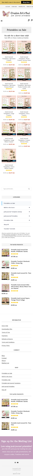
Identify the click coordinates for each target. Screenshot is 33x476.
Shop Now (26, 2)
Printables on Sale (9, 203)
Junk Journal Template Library (17, 212)
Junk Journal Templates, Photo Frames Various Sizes (24, 58)
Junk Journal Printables (17, 216)
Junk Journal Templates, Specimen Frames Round (8, 85)
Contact (4, 358)
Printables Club (17, 220)
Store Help (14, 6)
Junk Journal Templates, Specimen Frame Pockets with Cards (24, 86)
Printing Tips (22, 6)
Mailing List (5, 363)
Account (8, 6)
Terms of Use (30, 6)
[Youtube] (17, 462)
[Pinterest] (15, 462)
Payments (5, 335)
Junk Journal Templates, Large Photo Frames (9, 140)
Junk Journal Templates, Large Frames (9, 113)
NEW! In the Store (7, 376)
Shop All (6, 224)
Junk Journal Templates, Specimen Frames (8, 58)
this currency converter (10, 234)
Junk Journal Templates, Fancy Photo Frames (8, 166)
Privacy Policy (6, 345)
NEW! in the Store (17, 207)
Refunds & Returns (7, 339)
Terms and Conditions (8, 342)
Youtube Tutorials (9, 229)
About (4, 361)
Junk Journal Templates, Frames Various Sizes (24, 140)
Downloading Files (7, 329)
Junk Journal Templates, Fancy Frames (24, 113)
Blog (3, 356)
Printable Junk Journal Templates (11, 383)
